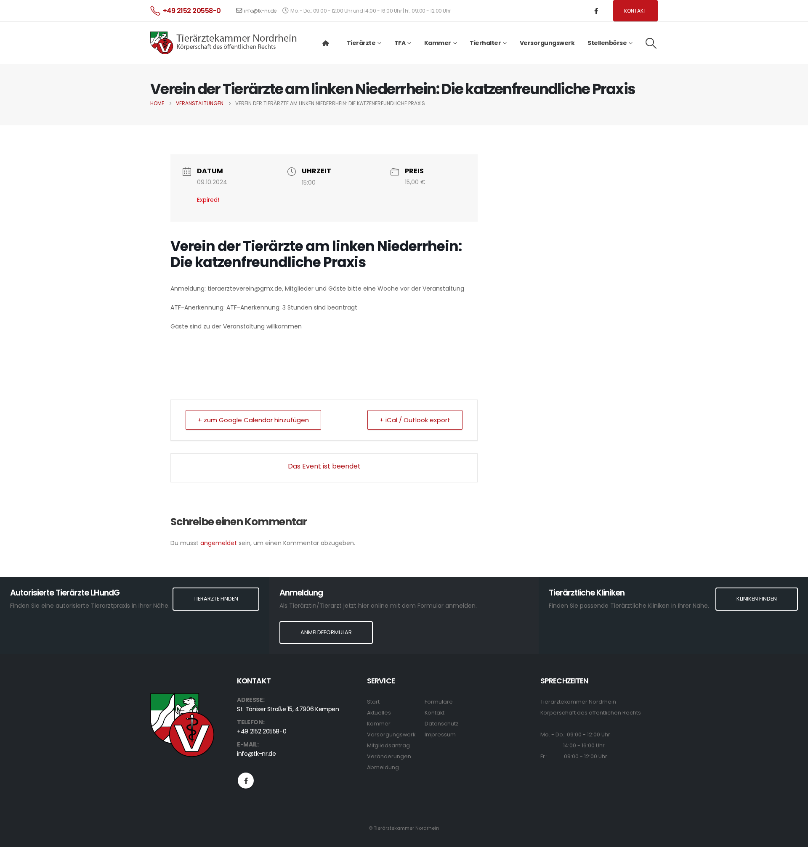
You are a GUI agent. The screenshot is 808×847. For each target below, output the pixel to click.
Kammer (379, 723)
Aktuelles (379, 712)
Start (373, 701)
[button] (651, 43)
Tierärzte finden (216, 598)
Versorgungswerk (547, 43)
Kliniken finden (756, 598)
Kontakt (635, 10)
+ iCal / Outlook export (415, 420)
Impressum (440, 734)
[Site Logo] (224, 43)
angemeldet (218, 543)
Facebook (246, 781)
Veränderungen (389, 756)
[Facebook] (596, 11)
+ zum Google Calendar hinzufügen (253, 420)
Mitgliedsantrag (388, 745)
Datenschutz (441, 723)
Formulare (439, 701)
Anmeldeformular (326, 632)
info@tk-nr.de (260, 10)
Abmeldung (383, 767)
